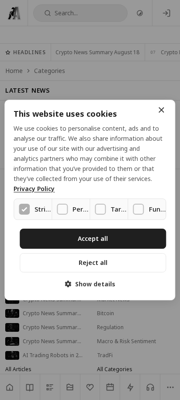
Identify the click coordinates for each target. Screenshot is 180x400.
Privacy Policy (34, 189)
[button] (90, 284)
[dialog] (89, 200)
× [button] (161, 110)
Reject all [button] (93, 262)
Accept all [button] (93, 238)
